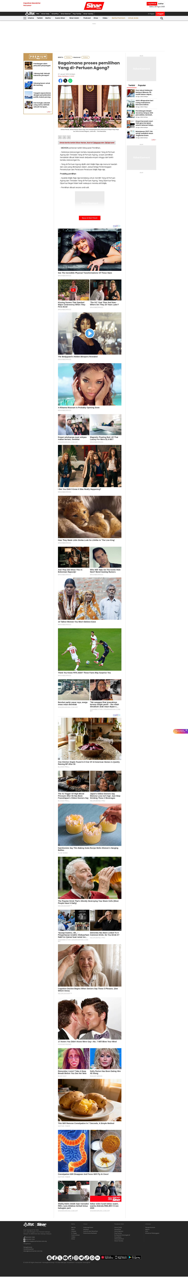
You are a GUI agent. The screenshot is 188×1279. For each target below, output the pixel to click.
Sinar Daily (45, 14)
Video (105, 18)
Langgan (160, 14)
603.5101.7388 (30, 1237)
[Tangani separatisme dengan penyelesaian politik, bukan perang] (29, 95)
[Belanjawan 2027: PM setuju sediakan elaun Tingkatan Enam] (131, 134)
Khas (96, 18)
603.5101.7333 (30, 1239)
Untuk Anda (133, 18)
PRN (37, 14)
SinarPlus (55, 14)
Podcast (87, 18)
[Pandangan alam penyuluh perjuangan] (29, 66)
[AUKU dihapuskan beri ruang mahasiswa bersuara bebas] (131, 103)
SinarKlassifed (29, 1249)
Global (73, 1231)
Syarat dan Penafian (90, 1231)
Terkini (39, 18)
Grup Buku (117, 1237)
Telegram (97, 143)
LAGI (49, 112)
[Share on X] (65, 80)
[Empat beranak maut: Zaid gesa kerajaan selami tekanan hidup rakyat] (131, 124)
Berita (48, 18)
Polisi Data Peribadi (90, 1233)
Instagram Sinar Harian (181, 731)
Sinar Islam (74, 18)
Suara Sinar (60, 18)
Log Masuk (152, 3)
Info (146, 1231)
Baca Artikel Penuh (89, 218)
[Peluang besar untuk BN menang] (29, 85)
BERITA (60, 57)
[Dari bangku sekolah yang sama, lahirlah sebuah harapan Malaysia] (29, 105)
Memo (147, 1229)
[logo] (29, 1225)
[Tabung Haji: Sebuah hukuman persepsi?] (29, 75)
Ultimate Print (119, 1239)
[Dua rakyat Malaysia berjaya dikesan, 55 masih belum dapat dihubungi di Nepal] (131, 93)
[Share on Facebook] (60, 80)
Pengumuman (150, 1227)
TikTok (107, 143)
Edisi (73, 1229)
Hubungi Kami (88, 1227)
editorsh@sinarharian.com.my (36, 1241)
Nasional (77, 57)
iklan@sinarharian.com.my (33, 1251)
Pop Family (77, 14)
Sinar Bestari (66, 14)
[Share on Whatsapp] (70, 80)
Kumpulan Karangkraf (122, 1235)
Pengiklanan (28, 1247)
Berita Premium (118, 18)
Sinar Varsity (88, 14)
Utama (31, 18)
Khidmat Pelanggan (150, 1233)
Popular (142, 85)
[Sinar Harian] (94, 6)
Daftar (161, 4)
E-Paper (151, 14)
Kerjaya (86, 1229)
